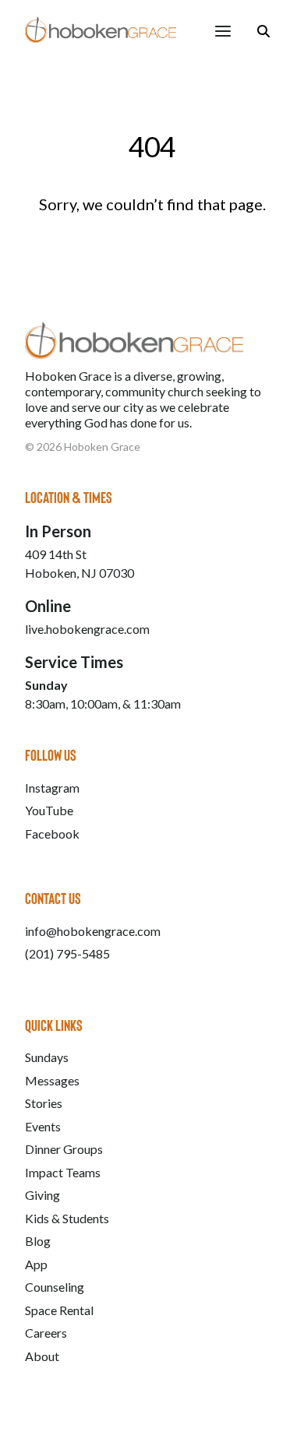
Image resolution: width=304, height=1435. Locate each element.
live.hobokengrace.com (87, 628)
